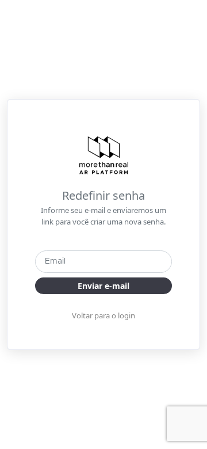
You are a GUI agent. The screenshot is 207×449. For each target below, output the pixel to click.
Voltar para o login (103, 315)
